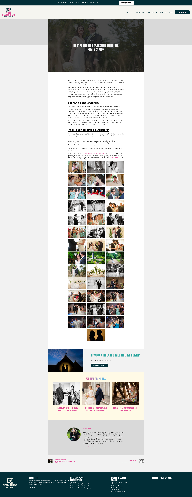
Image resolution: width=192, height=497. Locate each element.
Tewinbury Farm (116, 489)
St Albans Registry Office (118, 491)
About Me (163, 12)
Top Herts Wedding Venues (119, 482)
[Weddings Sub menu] (156, 12)
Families (128, 12)
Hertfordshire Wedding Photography (80, 488)
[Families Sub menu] (133, 12)
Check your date (126, 3)
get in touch (114, 157)
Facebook (86, 447)
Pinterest (102, 447)
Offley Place (114, 484)
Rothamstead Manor (117, 488)
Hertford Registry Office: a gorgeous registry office (96, 409)
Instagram (93, 447)
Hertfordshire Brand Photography (80, 486)
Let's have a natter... (99, 365)
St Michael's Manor (116, 486)
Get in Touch (182, 12)
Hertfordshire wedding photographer (93, 153)
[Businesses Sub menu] (145, 12)
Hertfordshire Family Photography (80, 484)
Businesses (140, 12)
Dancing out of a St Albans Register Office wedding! (67, 409)
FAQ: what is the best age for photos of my (125, 409)
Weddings (151, 12)
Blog (170, 12)
